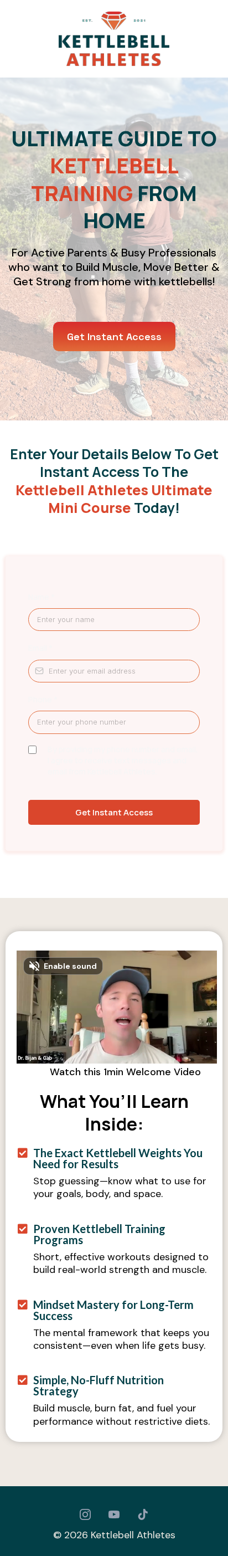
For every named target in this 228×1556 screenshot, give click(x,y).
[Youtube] (114, 1514)
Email (40, 648)
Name (41, 597)
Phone (43, 699)
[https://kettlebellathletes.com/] (114, 38)
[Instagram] (85, 1514)
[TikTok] (142, 1514)
